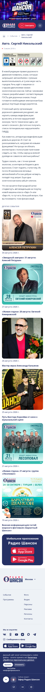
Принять (7, 665)
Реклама (28, 609)
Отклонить (19, 665)
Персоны (28, 604)
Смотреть (29, 25)
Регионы (28, 614)
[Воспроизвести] (6, 680)
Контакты (28, 618)
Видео (27, 599)
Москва (29, 579)
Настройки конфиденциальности (11, 669)
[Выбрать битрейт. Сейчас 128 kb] (31, 687)
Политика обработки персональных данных (20, 658)
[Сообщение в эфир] (13, 687)
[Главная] (4, 36)
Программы (8, 599)
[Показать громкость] (22, 687)
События (13, 36)
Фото (26, 595)
